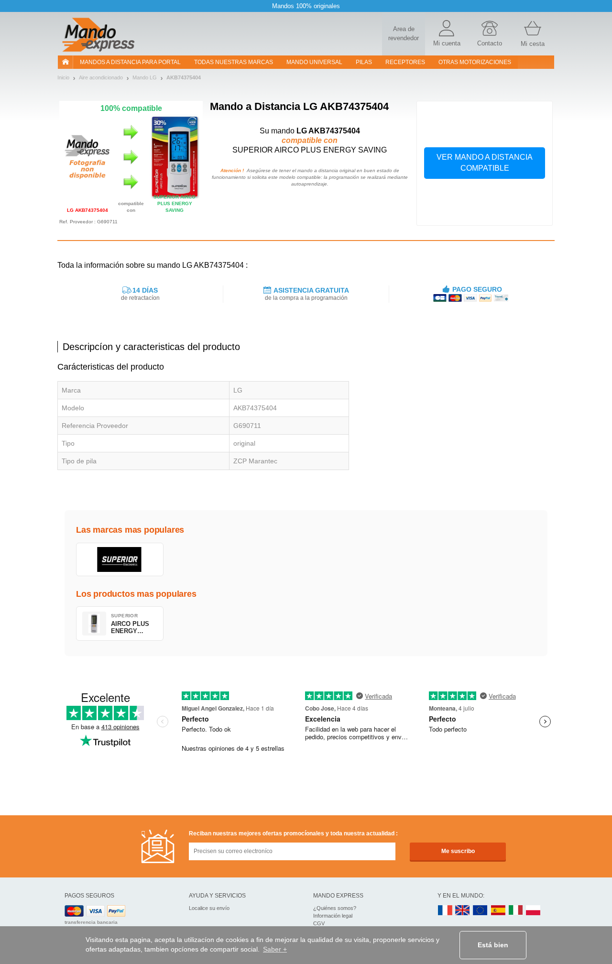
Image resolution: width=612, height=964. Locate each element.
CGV (319, 923)
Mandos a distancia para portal (130, 62)
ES (498, 911)
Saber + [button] (275, 949)
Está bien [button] (493, 945)
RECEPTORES (405, 62)
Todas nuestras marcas (233, 62)
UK (462, 911)
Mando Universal (314, 62)
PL (533, 911)
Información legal (332, 916)
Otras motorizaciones (474, 62)
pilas (364, 62)
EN (480, 911)
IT (516, 911)
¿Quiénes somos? (334, 908)
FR (445, 911)
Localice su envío (209, 908)
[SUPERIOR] (120, 559)
